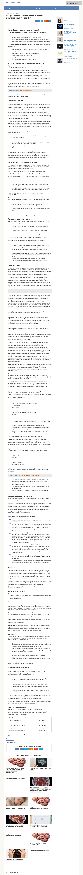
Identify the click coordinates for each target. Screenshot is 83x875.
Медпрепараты (38, 8)
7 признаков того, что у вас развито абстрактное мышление (70, 32)
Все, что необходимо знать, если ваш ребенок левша (70, 26)
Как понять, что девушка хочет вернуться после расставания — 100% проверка (70, 46)
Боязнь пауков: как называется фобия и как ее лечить (70, 19)
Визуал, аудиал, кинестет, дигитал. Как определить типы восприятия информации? (70, 53)
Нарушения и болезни (12, 8)
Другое (61, 8)
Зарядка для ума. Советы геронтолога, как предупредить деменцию (70, 39)
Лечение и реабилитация (51, 8)
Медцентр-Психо (13, 2)
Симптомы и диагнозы (26, 8)
